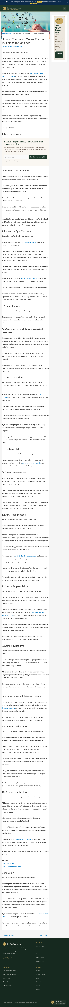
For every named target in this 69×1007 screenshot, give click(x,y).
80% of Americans (29, 242)
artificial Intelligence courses (25, 556)
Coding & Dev (40, 946)
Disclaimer (39, 993)
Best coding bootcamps (9, 974)
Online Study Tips (8, 863)
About (38, 970)
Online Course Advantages (11, 866)
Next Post (44, 935)
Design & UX (39, 961)
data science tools (8, 708)
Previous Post (8, 935)
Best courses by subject (9, 970)
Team (37, 978)
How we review (40, 974)
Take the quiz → (59, 55)
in (7, 957)
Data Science (39, 950)
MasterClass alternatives (10, 982)
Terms (38, 989)
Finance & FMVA (40, 957)
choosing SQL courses (23, 839)
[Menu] (64, 8)
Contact (38, 982)
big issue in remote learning (31, 463)
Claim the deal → (33, 3)
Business (6, 46)
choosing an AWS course (28, 278)
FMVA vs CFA (6, 978)
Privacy (38, 985)
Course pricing (7, 985)
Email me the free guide (37, 157)
